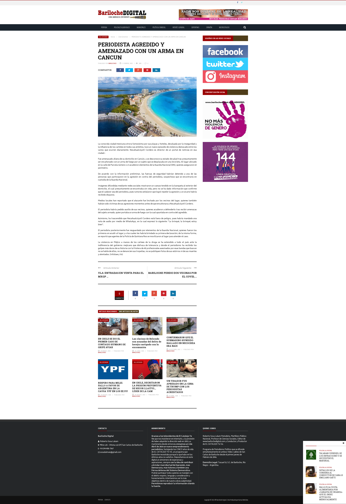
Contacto (107, 500)
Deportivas (195, 27)
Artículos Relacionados (108, 311)
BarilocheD (113, 63)
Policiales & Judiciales (122, 27)
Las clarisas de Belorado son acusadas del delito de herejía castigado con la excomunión (146, 343)
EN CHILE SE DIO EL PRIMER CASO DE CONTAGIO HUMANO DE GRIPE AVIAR (112, 343)
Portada (104, 27)
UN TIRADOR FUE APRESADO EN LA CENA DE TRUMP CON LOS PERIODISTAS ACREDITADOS (180, 386)
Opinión (209, 27)
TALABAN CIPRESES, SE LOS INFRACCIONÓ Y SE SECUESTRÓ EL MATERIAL (330, 457)
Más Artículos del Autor (128, 311)
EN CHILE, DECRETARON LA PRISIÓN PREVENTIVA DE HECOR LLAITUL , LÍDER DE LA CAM (147, 386)
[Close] (343, 443)
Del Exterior (103, 37)
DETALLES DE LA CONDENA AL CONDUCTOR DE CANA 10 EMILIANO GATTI (331, 474)
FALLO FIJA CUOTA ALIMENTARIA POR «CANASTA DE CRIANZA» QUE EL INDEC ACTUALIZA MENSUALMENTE (330, 493)
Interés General (178, 27)
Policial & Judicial (325, 450)
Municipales (141, 27)
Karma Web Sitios (243, 500)
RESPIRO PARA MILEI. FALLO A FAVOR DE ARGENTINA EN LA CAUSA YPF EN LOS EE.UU (113, 387)
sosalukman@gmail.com (110, 452)
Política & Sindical (159, 27)
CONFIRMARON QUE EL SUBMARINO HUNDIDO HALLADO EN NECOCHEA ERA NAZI (181, 341)
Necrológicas (224, 27)
